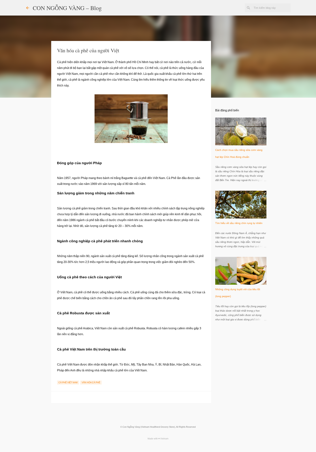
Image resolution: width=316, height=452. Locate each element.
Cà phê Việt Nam (68, 382)
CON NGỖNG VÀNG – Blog (67, 8)
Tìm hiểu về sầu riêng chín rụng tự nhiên (238, 223)
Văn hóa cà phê (91, 382)
